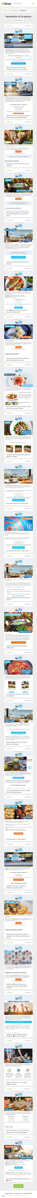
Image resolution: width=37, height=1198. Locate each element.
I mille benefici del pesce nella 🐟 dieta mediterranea (16, 647)
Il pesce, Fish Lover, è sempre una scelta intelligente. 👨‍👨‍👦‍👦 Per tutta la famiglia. (16, 1035)
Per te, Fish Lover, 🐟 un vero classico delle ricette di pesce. (17, 695)
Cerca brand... (17, 6)
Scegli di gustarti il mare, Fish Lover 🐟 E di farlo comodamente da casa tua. (17, 359)
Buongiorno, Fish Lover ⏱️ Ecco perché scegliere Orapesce (16, 1083)
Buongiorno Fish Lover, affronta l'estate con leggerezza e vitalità (18, 455)
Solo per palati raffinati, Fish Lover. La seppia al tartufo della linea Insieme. (18, 791)
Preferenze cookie (23, 1195)
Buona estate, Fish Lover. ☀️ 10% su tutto (17, 503)
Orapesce (9, 26)
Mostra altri (18, 1186)
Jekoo (5, 10)
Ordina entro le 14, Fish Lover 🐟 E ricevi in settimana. (17, 164)
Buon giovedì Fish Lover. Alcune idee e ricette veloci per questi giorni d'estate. (18, 407)
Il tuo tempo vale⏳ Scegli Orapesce (16, 839)
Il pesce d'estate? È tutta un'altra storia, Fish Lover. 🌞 (18, 598)
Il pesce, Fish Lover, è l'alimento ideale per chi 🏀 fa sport (18, 1179)
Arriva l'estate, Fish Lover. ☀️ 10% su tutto (17, 551)
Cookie (15, 1195)
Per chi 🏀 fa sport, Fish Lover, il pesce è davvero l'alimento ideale (17, 311)
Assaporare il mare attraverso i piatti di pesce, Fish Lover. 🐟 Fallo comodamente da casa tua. (18, 936)
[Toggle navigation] (33, 3)
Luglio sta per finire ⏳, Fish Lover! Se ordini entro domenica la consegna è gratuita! (18, 116)
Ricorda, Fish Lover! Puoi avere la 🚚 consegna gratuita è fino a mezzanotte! (17, 68)
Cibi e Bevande (13, 10)
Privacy (3, 1196)
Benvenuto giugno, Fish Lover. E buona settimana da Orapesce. (16, 743)
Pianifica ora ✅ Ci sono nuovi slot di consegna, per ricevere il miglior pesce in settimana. (17, 986)
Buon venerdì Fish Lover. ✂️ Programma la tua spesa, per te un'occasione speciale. (17, 1131)
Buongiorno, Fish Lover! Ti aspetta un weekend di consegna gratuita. (16, 887)
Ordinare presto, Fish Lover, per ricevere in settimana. (17, 263)
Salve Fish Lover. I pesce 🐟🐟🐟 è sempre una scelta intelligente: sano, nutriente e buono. (17, 213)
